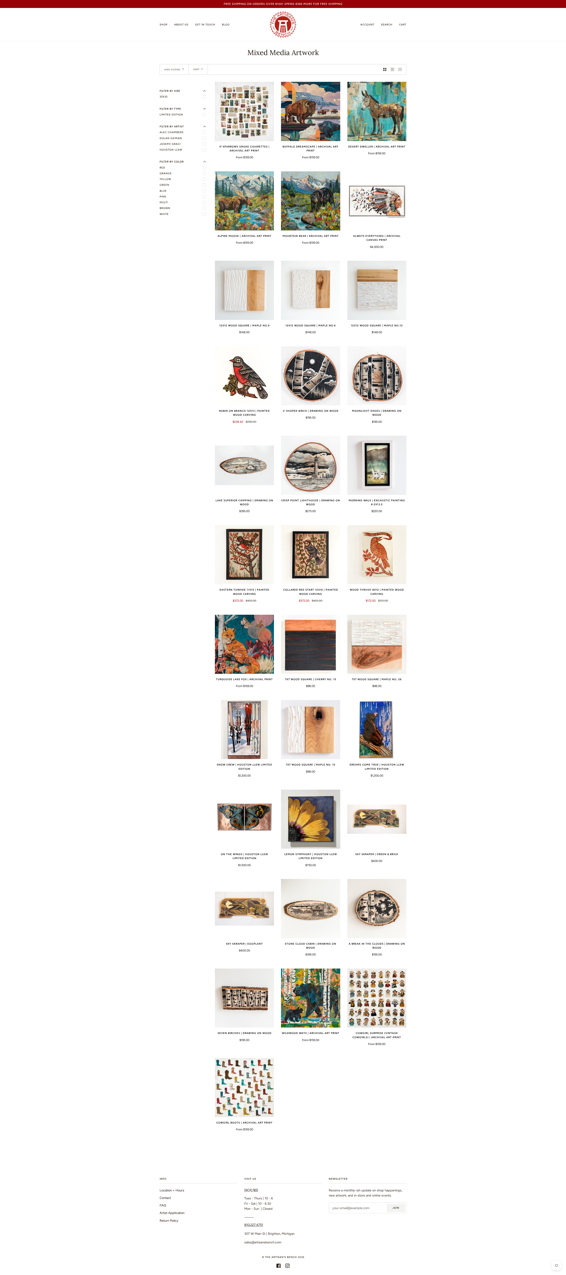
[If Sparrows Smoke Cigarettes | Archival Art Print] (244, 111)
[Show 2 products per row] (385, 69)
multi (164, 202)
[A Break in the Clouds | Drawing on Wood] (376, 908)
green (164, 184)
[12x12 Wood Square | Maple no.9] (244, 290)
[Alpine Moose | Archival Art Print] (244, 200)
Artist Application (172, 1213)
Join (395, 1207)
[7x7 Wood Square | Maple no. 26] (376, 644)
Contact (165, 1198)
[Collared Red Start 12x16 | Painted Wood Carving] (310, 554)
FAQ (163, 1205)
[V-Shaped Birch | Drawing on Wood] (310, 375)
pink (163, 196)
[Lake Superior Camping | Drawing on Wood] (244, 465)
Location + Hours (172, 1190)
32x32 (164, 96)
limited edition (171, 114)
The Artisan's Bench (281, 1257)
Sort (196, 69)
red (162, 167)
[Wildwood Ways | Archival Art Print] (310, 998)
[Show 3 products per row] (392, 69)
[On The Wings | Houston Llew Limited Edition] (244, 819)
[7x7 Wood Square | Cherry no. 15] (310, 644)
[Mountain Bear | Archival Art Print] (310, 200)
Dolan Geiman (171, 138)
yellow (165, 179)
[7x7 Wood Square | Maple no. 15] (310, 729)
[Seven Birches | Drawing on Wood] (244, 998)
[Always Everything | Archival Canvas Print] (376, 200)
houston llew (171, 149)
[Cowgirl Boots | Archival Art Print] (244, 1087)
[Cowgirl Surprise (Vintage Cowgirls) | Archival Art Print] (376, 998)
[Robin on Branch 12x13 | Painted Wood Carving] (244, 375)
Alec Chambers (172, 132)
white (164, 214)
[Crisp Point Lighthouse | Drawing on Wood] (310, 465)
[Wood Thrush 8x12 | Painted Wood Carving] (376, 554)
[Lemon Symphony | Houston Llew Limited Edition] (310, 819)
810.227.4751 (253, 1225)
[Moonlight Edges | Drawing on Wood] (376, 375)
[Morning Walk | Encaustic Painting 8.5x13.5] (376, 465)
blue (163, 190)
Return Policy (169, 1221)
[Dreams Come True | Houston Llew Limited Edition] (376, 729)
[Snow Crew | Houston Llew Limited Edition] (244, 729)
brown (165, 208)
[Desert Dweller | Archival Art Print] (376, 111)
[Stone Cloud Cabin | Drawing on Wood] (310, 908)
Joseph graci (170, 143)
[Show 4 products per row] (401, 69)
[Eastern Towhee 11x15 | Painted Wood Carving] (244, 554)
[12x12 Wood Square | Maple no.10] (376, 290)
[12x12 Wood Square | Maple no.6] (310, 290)
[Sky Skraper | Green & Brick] (376, 819)
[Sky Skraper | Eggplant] (244, 908)
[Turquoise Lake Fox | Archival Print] (244, 644)
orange (166, 173)
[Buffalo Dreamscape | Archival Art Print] (310, 111)
